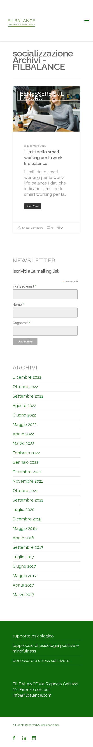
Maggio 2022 (25, 424)
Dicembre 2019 (27, 519)
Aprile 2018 (23, 538)
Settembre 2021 (28, 500)
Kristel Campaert (32, 228)
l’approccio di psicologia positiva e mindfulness (46, 648)
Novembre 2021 (28, 481)
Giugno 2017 (24, 566)
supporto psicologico (33, 636)
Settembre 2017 (28, 547)
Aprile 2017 (23, 585)
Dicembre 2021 (27, 471)
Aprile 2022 (23, 434)
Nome (18, 304)
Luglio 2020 (24, 509)
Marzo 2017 (23, 594)
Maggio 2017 (25, 575)
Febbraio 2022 (26, 452)
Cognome (21, 323)
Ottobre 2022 (25, 386)
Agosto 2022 (24, 405)
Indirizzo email (25, 286)
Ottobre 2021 (25, 490)
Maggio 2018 (25, 528)
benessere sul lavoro (42, 96)
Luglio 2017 (23, 556)
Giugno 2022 (24, 415)
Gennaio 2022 (25, 462)
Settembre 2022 (28, 396)
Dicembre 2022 (27, 377)
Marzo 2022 (23, 443)
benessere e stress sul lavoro (41, 660)
